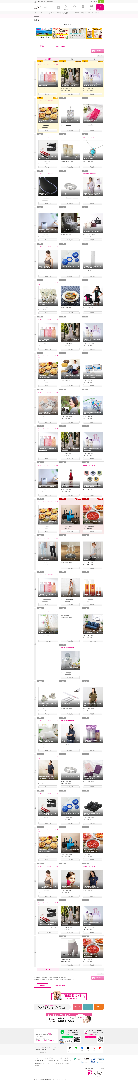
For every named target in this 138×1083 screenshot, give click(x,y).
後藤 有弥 (46, 817)
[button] (100, 1061)
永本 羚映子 (90, 90)
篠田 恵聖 (46, 416)
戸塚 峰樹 (45, 710)
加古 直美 (46, 453)
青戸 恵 (90, 380)
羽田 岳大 (67, 90)
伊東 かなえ (46, 88)
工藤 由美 (45, 418)
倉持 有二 (45, 309)
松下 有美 (90, 562)
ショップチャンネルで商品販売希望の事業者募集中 (58, 1063)
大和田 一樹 (45, 163)
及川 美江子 (45, 272)
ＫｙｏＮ (89, 746)
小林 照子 (67, 819)
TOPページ (36, 16)
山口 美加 (45, 90)
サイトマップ (49, 1052)
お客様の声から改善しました (41, 1049)
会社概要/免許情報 (64, 1058)
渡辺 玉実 (67, 528)
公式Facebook (82, 1051)
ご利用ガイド (38, 1047)
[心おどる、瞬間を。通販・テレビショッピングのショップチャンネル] (37, 7)
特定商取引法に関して (40, 1060)
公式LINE (76, 1051)
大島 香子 (67, 418)
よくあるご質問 (46, 1047)
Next (103, 33)
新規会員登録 (50, 1)
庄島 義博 (67, 961)
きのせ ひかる (47, 161)
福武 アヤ (45, 783)
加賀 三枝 (45, 747)
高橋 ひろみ (90, 819)
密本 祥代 (46, 234)
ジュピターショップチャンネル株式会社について (46, 1058)
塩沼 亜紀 (68, 672)
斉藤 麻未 (46, 635)
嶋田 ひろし (69, 380)
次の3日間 (99, 55)
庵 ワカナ (75, 198)
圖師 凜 (90, 890)
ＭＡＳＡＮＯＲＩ (91, 710)
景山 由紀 (89, 528)
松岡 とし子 (45, 236)
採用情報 (37, 1065)
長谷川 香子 (46, 927)
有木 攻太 (67, 601)
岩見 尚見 (45, 200)
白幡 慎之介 (68, 783)
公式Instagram (94, 1051)
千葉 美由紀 (46, 343)
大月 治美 (53, 927)
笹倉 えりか (68, 892)
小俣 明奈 (46, 125)
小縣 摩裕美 (69, 562)
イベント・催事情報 (39, 1052)
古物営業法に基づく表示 (53, 1060)
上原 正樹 (89, 382)
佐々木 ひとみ (47, 599)
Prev (35, 33)
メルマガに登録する (69, 1051)
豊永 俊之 (89, 236)
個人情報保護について (67, 1060)
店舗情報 (53, 1049)
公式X (88, 1051)
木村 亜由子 (46, 380)
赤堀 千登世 (69, 854)
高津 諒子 (46, 562)
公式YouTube (100, 1051)
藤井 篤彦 (45, 564)
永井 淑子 (90, 599)
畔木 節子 (67, 491)
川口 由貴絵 (68, 674)
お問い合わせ (56, 1047)
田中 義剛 (45, 127)
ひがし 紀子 (90, 564)
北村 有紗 (90, 307)
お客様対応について (39, 1063)
